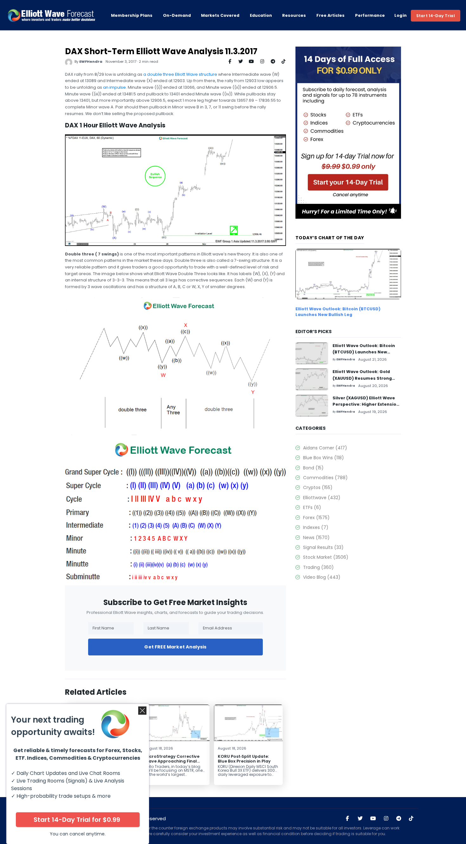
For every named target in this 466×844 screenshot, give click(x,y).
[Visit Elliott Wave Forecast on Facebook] (347, 818)
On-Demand (177, 15)
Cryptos (318, 487)
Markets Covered (220, 15)
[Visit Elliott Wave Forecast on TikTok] (411, 818)
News (316, 537)
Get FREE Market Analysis (175, 647)
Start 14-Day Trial (435, 15)
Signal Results (323, 547)
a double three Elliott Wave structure (180, 74)
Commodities (325, 477)
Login (400, 15)
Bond (313, 468)
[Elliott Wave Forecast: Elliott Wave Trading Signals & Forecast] (51, 15)
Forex (316, 517)
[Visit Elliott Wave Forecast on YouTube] (373, 818)
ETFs (312, 507)
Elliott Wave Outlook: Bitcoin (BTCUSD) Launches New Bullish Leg (337, 311)
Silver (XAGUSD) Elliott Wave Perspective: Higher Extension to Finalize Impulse (366, 404)
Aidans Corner (325, 448)
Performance (370, 15)
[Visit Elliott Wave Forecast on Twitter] (360, 818)
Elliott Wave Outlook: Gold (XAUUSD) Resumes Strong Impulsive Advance (362, 378)
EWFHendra (90, 61)
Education (261, 15)
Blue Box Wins (323, 457)
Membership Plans (131, 15)
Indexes (315, 527)
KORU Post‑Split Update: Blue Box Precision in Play (244, 759)
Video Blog (321, 577)
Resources (294, 15)
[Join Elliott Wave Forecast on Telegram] (398, 818)
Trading (318, 567)
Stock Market (325, 557)
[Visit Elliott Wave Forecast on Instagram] (386, 818)
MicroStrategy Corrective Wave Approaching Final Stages (172, 761)
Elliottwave (321, 497)
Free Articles (330, 15)
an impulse (114, 87)
